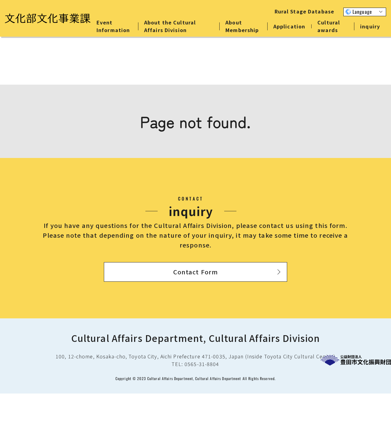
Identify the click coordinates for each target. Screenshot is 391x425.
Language (362, 11)
